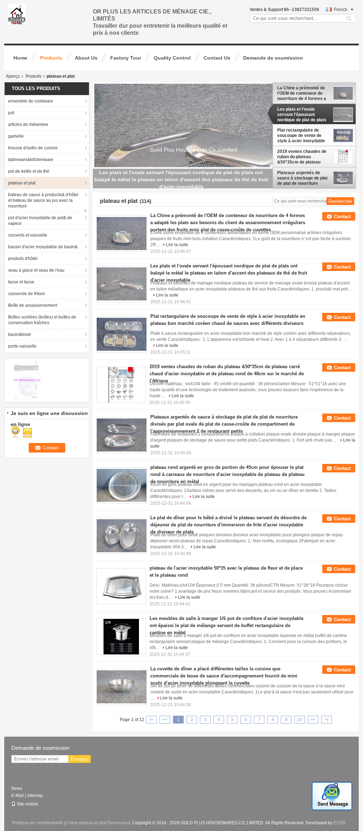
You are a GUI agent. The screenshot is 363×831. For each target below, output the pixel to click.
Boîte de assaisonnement (32, 305)
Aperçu (13, 76)
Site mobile (27, 804)
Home (20, 58)
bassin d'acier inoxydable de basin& (43, 246)
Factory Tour (125, 58)
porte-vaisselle (22, 346)
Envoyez (80, 759)
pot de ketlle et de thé (28, 171)
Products (51, 58)
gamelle (16, 136)
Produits (33, 76)
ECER (340, 822)
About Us (86, 58)
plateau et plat (21, 183)
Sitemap (35, 795)
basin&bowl (19, 334)
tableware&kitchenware (31, 159)
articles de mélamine (28, 124)
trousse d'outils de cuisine (33, 147)
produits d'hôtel (23, 258)
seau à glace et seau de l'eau (36, 270)
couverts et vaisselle (27, 235)
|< (151, 719)
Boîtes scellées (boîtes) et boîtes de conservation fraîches (42, 320)
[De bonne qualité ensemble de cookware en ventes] (27, 379)
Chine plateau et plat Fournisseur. (99, 822)
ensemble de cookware (30, 101)
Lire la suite (177, 244)
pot (11, 112)
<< (164, 719)
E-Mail (17, 795)
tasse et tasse (21, 281)
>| (326, 719)
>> (313, 719)
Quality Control (172, 58)
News (16, 788)
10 (299, 719)
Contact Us (216, 58)
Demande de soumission (273, 58)
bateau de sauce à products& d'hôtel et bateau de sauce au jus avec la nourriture (43, 200)
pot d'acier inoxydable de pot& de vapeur (40, 220)
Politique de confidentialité (37, 822)
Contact (342, 216)
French (340, 9)
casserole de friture (26, 293)
